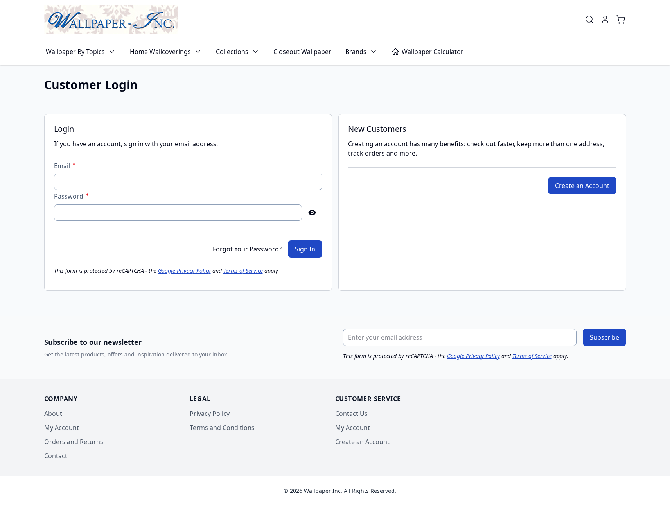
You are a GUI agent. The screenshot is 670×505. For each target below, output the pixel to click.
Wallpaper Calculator (432, 51)
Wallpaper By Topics (75, 51)
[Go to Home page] (111, 19)
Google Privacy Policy (184, 270)
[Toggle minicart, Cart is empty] (621, 20)
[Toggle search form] (589, 20)
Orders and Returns (73, 441)
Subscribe (604, 337)
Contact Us (351, 413)
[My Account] (605, 20)
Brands (355, 51)
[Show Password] (312, 212)
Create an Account (362, 441)
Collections (232, 51)
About (53, 413)
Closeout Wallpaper (302, 51)
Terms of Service (243, 270)
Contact (55, 455)
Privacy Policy (210, 413)
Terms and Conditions (222, 427)
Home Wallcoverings (160, 51)
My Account (61, 427)
